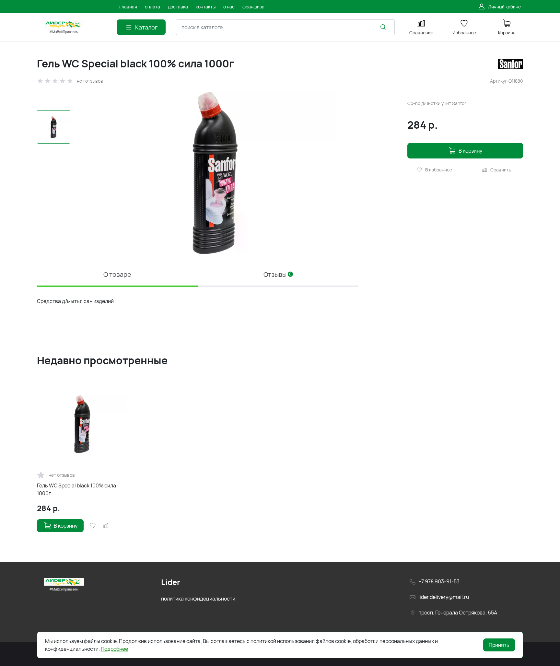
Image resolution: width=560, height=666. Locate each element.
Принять (499, 644)
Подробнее (114, 648)
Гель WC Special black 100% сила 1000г (76, 489)
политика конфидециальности (198, 598)
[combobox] (285, 27)
